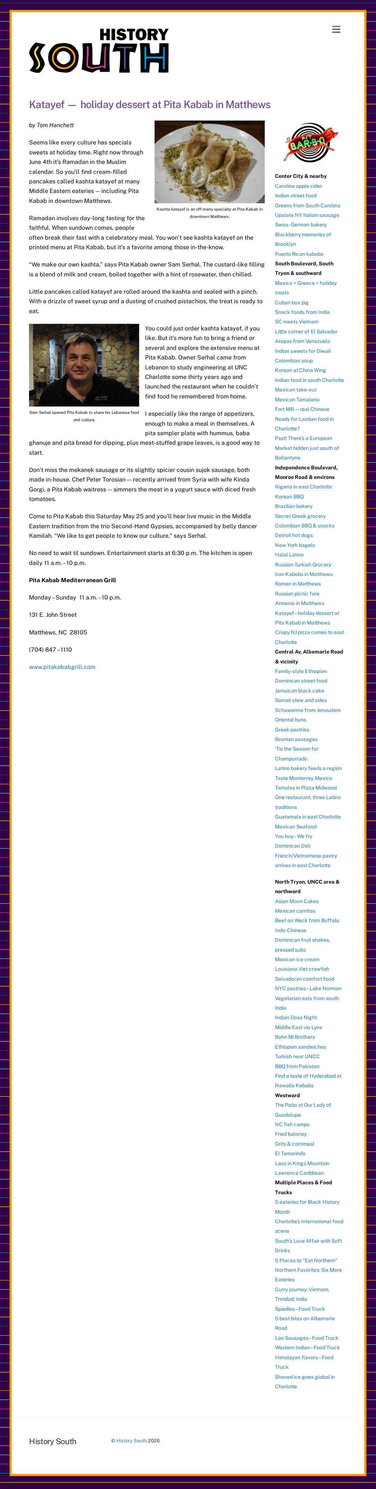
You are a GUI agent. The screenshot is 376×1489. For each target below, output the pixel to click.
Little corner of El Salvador (306, 331)
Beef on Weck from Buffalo (307, 920)
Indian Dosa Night (296, 1017)
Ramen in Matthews (298, 584)
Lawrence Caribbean (299, 1173)
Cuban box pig (292, 302)
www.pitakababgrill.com (62, 666)
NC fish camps (292, 1124)
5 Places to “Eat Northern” (306, 1260)
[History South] (99, 69)
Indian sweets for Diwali (303, 351)
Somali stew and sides (301, 700)
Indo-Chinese (290, 930)
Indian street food (296, 195)
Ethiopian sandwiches (300, 1047)
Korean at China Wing (300, 370)
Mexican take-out (296, 390)
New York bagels (295, 545)
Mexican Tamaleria (297, 399)
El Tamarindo (290, 1153)
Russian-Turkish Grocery (303, 565)
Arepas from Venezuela (302, 341)
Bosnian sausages (296, 739)
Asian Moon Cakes (297, 901)
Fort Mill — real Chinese (302, 409)
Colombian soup (294, 361)
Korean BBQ (289, 497)
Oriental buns (290, 720)
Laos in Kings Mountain (302, 1163)
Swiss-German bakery (301, 225)
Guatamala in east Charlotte (308, 817)
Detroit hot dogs (294, 535)
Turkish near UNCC (297, 1056)
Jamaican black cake (299, 691)
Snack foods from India (302, 312)
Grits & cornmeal (294, 1144)
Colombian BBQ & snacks (305, 526)
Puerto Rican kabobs (299, 254)
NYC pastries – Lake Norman (308, 988)
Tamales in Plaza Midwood (306, 788)
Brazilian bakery (293, 506)
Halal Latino (289, 555)
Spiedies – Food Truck (300, 1309)
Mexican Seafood (296, 827)
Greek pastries (292, 730)
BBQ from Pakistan (297, 1066)
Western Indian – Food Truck (307, 1347)
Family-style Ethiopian (301, 671)
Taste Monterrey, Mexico (303, 778)
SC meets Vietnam (296, 322)
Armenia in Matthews (299, 603)
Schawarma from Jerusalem (308, 710)
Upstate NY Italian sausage (307, 215)
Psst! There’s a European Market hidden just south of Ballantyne (307, 448)
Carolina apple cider (298, 186)
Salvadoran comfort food (304, 979)
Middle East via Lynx (298, 1027)
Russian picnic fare (297, 594)
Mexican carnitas (295, 911)
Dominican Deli (292, 846)
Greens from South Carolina (307, 205)
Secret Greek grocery (300, 516)
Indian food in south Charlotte (309, 380)
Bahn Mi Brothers (295, 1037)
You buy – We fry (293, 836)
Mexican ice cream (297, 959)
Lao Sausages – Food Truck (307, 1338)
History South (131, 1440)
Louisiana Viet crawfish (302, 969)
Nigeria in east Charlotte (303, 487)
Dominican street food (301, 681)
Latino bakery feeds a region (308, 768)
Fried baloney (291, 1134)
